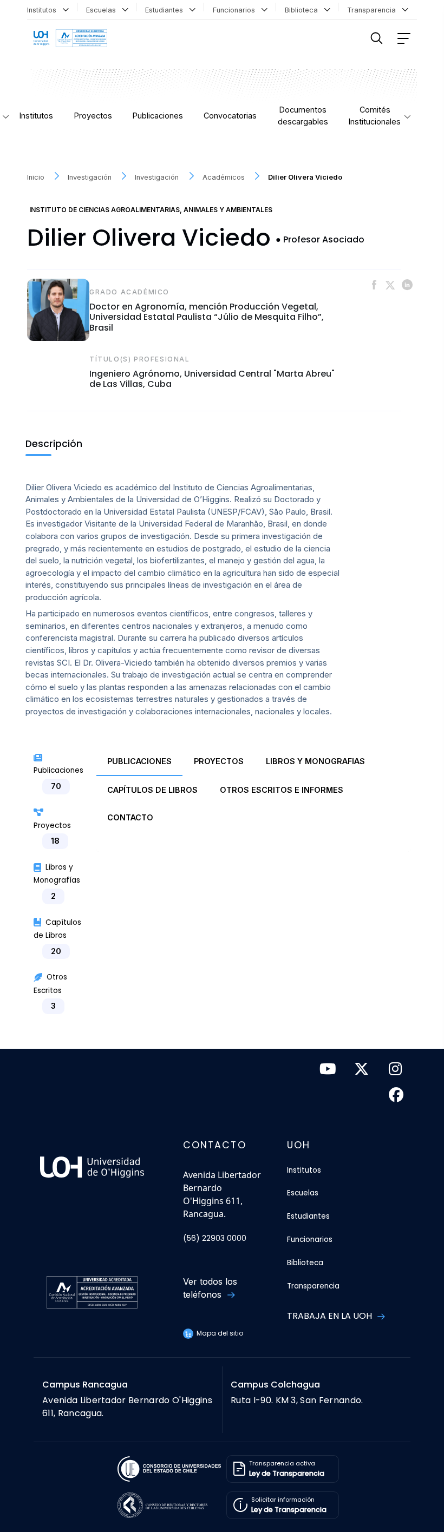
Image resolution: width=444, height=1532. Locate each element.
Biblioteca (303, 10)
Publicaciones (158, 115)
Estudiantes (166, 10)
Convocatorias (230, 115)
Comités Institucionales (375, 115)
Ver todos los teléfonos (210, 1288)
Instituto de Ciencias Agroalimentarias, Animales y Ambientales (150, 210)
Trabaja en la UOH (330, 1316)
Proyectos (93, 115)
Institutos (44, 10)
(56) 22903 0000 (214, 1238)
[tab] (139, 762)
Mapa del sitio (219, 1333)
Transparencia (373, 10)
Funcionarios (236, 10)
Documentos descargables (303, 115)
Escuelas (103, 10)
